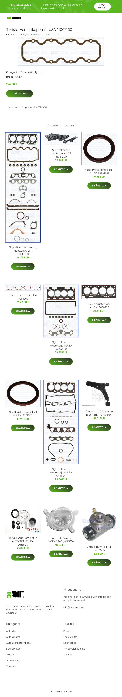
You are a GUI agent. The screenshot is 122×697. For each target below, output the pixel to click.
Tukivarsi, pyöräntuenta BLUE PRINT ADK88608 (99, 413)
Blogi (66, 631)
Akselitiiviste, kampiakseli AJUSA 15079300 (23, 414)
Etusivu (10, 34)
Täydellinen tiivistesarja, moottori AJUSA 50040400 (23, 251)
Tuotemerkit (27, 72)
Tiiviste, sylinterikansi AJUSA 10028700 (99, 305)
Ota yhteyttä (70, 636)
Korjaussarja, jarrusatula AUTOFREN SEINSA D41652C (22, 541)
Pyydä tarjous (102, 6)
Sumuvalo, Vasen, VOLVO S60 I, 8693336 (61, 539)
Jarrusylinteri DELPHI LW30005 (99, 548)
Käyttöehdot (70, 642)
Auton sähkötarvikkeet (18, 642)
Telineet (10, 654)
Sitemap (67, 654)
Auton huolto (13, 631)
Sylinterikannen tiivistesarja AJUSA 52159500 (61, 345)
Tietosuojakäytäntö (74, 648)
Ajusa (38, 72)
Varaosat (11, 666)
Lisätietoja (19, 93)
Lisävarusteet (13, 648)
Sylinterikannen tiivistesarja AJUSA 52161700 (61, 472)
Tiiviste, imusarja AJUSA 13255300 (23, 297)
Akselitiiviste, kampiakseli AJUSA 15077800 (99, 171)
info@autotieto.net (73, 607)
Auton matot (13, 636)
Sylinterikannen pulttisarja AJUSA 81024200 (61, 153)
